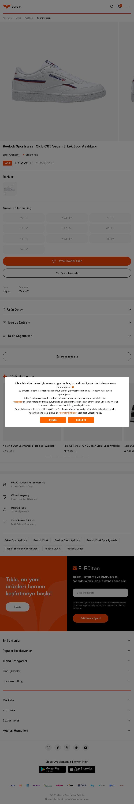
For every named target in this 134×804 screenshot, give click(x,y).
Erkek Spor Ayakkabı (16, 540)
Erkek (18, 17)
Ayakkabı (29, 17)
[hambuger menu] (127, 6)
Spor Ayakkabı (11, 154)
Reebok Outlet (75, 548)
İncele (17, 606)
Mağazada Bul (69, 356)
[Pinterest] (76, 747)
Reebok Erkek (41, 540)
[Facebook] (57, 747)
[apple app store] (81, 770)
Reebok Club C (53, 548)
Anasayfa (7, 17)
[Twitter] (67, 747)
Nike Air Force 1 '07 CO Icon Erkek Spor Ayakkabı (92, 445)
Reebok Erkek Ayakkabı (67, 540)
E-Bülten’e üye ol (91, 618)
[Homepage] (12, 7)
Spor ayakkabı (44, 17)
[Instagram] (48, 747)
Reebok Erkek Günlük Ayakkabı (21, 548)
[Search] (112, 7)
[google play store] (52, 770)
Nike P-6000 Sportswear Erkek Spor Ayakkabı (29, 445)
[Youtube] (85, 747)
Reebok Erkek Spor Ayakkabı (102, 540)
